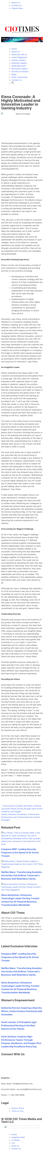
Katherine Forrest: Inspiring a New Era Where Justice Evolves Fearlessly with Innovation (21, 1011)
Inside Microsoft (18, 66)
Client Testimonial (19, 77)
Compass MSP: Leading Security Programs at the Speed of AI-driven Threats (20, 852)
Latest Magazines (19, 57)
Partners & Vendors (20, 71)
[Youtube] (30, 18)
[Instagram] (23, 18)
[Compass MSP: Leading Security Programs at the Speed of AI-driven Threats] (22, 844)
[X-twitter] (10, 18)
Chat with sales (8, 1068)
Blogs (13, 74)
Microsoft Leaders (19, 68)
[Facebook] (17, 18)
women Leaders (18, 60)
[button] (12, 83)
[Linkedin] (4, 18)
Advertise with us (19, 54)
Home (14, 49)
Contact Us (16, 80)
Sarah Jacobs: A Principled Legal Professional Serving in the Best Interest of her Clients (18, 1025)
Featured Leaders (19, 63)
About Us (15, 51)
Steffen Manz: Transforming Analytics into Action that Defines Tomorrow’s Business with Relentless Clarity (21, 875)
